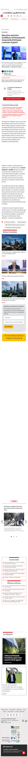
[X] (11, 15)
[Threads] (8, 15)
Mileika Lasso (7, 74)
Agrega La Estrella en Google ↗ (14, 98)
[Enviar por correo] (12, 71)
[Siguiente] (26, 522)
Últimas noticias (14, 583)
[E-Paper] (24, 9)
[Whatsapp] (7, 71)
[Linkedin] (10, 71)
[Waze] (26, 721)
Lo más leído (14, 560)
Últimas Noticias (15, 19)
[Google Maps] (23, 721)
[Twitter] (3, 71)
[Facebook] (14, 15)
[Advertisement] (14, 442)
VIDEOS (14, 501)
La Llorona (23, 19)
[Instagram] (17, 15)
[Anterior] (2, 522)
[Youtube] (20, 15)
